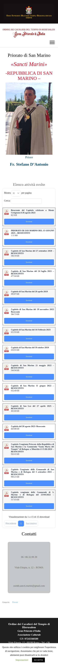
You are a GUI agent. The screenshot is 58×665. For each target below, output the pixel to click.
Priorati (15, 602)
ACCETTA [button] (38, 660)
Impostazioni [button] (22, 660)
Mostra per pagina (18, 192)
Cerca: (7, 200)
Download (29, 221)
